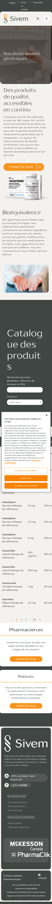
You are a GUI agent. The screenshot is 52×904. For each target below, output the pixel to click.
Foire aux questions (19, 827)
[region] (26, 452)
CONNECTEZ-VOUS (21, 167)
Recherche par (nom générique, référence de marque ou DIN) (21, 381)
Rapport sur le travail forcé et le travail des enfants (26, 895)
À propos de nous (17, 802)
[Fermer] (46, 415)
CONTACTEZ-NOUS (26, 705)
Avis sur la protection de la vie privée (26, 885)
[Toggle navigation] (46, 18)
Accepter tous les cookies (26, 486)
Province (12, 396)
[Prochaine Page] (40, 619)
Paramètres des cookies (26, 471)
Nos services (15, 810)
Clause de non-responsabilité (26, 888)
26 (34, 619)
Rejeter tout (26, 478)
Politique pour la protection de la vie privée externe (26, 892)
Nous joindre (15, 823)
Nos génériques (17, 806)
